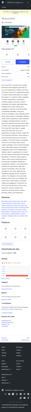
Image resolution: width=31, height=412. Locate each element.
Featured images (6, 207)
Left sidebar (11, 209)
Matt (4, 377)
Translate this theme (7, 312)
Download (22, 62)
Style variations (6, 213)
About (3, 347)
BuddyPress (6, 383)
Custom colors (17, 203)
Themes (4, 7)
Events (18, 363)
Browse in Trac (5, 324)
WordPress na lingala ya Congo (14, 390)
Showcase (19, 347)
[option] (6, 228)
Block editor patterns (7, 201)
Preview (7, 62)
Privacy (4, 355)
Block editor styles (18, 201)
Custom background (7, 203)
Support (4, 363)
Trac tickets (5, 326)
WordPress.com (7, 374)
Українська (19, 309)
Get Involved (20, 361)
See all (27, 278)
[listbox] (15, 233)
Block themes (14, 207)
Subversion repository (7, 322)
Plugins (18, 353)
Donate (19, 366)
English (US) (5, 309)
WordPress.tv (6, 369)
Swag (18, 369)
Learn (3, 361)
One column (18, 209)
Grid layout (4, 209)
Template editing (14, 213)
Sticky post (25, 211)
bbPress (5, 380)
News (3, 350)
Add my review (5, 278)
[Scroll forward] (27, 49)
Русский (11, 309)
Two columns (20, 215)
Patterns (18, 355)
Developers (5, 366)
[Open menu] (28, 2)
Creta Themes (8, 22)
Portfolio (24, 209)
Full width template (24, 207)
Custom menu (16, 205)
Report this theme (6, 299)
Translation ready (12, 215)
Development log (6, 320)
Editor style (24, 205)
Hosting (4, 353)
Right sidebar (5, 211)
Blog (25, 201)
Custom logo (9, 205)
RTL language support (15, 211)
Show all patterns (7, 244)
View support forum (7, 289)
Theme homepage (6, 80)
